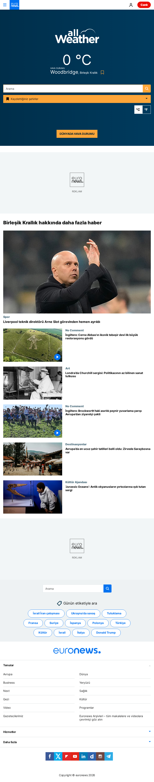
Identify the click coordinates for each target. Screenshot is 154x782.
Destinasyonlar (76, 444)
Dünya (83, 674)
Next (6, 691)
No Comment (74, 330)
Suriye (54, 623)
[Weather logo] (77, 37)
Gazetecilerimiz (13, 716)
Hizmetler (9, 732)
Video (7, 707)
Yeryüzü (84, 682)
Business (9, 682)
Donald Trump (106, 632)
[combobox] (77, 89)
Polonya (98, 623)
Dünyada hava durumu (77, 133)
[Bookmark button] (101, 72)
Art (67, 368)
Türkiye (120, 623)
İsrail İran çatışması (46, 613)
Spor (6, 316)
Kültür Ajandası (76, 482)
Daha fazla (10, 742)
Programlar (86, 707)
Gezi (6, 699)
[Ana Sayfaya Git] (14, 5)
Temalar (8, 665)
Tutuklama (114, 613)
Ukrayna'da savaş (83, 613)
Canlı (144, 4)
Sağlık (83, 691)
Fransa (33, 623)
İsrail (62, 632)
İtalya (81, 632)
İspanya (75, 623)
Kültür (42, 632)
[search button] (147, 89)
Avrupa (7, 674)
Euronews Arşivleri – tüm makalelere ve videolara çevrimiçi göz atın (111, 717)
